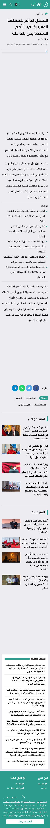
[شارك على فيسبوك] (36, 388)
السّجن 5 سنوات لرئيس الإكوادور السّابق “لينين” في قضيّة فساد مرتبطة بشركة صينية (26, 216)
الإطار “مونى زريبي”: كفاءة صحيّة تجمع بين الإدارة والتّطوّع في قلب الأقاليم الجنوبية (27, 713)
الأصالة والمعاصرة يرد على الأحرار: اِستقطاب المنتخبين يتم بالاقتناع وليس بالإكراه (36, 489)
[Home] (46, 13)
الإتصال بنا (42, 783)
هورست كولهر (24, 405)
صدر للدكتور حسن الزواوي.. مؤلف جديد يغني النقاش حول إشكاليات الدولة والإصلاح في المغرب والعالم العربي (25, 668)
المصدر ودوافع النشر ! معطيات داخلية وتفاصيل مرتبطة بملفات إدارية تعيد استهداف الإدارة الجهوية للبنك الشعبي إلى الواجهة (25, 752)
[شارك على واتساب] (22, 388)
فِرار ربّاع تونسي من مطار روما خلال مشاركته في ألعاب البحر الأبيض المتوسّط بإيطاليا (25, 231)
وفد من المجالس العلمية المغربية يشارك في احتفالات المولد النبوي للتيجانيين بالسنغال (25, 272)
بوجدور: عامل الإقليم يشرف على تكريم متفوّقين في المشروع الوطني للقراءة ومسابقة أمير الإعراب (28, 681)
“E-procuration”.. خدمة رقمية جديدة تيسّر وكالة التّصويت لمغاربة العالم (35, 543)
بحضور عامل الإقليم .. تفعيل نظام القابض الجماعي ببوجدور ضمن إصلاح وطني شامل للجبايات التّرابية (26, 702)
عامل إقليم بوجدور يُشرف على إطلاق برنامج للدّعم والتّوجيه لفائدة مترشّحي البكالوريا (26, 691)
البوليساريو (31, 398)
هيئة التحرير (43, 39)
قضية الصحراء (40, 405)
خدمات (44, 788)
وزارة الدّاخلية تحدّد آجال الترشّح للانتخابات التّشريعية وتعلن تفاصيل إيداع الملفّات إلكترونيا (26, 246)
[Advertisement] (25, 103)
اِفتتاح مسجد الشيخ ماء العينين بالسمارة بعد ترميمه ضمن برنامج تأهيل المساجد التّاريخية (26, 722)
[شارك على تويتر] (29, 388)
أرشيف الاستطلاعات (15, 788)
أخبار (37, 14)
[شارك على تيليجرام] (15, 388)
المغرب (19, 398)
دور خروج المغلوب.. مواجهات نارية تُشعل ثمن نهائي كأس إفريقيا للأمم (26, 762)
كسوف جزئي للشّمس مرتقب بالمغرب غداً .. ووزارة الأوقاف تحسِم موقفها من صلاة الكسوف (36, 562)
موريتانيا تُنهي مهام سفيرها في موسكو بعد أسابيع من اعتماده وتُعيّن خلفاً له (26, 731)
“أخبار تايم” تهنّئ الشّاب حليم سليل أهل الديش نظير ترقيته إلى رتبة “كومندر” (36, 526)
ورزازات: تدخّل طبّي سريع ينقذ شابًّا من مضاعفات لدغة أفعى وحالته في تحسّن (35, 582)
